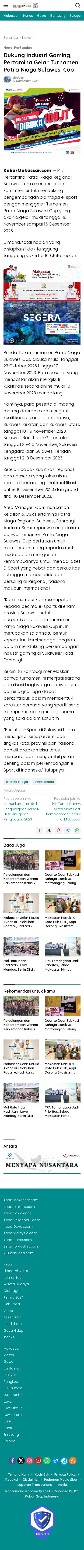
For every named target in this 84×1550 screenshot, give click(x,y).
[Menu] (7, 5)
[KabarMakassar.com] (25, 5)
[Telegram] (55, 1461)
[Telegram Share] (67, 830)
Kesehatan (12, 1317)
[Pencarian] (77, 5)
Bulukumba (13, 1388)
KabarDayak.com (18, 1226)
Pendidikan (13, 1323)
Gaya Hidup (13, 1330)
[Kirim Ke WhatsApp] (77, 830)
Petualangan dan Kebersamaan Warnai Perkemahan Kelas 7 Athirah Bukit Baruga (21, 878)
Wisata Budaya (16, 1284)
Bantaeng (12, 1368)
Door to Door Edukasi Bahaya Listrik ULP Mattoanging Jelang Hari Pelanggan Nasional (62, 878)
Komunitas (12, 1277)
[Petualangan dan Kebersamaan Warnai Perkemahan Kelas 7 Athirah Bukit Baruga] (21, 860)
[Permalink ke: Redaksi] (7, 79)
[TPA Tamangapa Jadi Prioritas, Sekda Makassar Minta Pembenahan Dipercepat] (62, 947)
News (8, 47)
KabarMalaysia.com (20, 1233)
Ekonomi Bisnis (16, 1270)
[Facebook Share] (39, 830)
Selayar (10, 1375)
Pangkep (11, 1381)
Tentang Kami (18, 1474)
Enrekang (11, 1434)
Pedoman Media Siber (61, 1479)
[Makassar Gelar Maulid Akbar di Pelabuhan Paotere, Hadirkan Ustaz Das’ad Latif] (21, 903)
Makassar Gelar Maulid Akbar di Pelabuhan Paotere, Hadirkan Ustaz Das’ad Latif (21, 922)
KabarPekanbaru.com (22, 1220)
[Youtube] (38, 1461)
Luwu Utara (13, 1414)
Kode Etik (42, 1474)
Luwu (8, 1401)
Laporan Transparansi (35, 1485)
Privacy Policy (65, 1474)
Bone (8, 1427)
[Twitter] (21, 1461)
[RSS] (73, 1461)
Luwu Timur (13, 1408)
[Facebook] (12, 1461)
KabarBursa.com (18, 1239)
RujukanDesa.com (19, 1253)
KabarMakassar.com (21, 1200)
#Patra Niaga (17, 782)
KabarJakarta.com (19, 1206)
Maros (9, 1355)
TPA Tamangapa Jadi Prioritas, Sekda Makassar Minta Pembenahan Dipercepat (62, 965)
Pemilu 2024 (13, 1297)
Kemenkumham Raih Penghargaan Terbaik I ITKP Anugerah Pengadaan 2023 (21, 809)
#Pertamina (44, 782)
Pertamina (23, 47)
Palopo (9, 1441)
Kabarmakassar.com (21, 1491)
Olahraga (12, 1290)
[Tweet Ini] (49, 830)
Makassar (12, 1348)
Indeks (9, 1337)
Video (8, 1310)
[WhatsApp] (47, 1461)
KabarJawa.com (17, 1213)
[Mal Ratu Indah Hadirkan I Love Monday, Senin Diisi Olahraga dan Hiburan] (21, 947)
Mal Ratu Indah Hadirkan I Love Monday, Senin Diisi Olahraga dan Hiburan (21, 965)
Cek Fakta (12, 1304)
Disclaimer (31, 1479)
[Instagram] (29, 1461)
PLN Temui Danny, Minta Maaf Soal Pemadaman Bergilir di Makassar (63, 809)
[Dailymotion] (64, 1461)
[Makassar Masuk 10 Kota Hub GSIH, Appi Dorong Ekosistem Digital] (62, 903)
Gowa (9, 1361)
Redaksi (18, 78)
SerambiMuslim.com (21, 1246)
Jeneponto (13, 1394)
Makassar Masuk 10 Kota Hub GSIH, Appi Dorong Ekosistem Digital (60, 922)
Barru (8, 1421)
